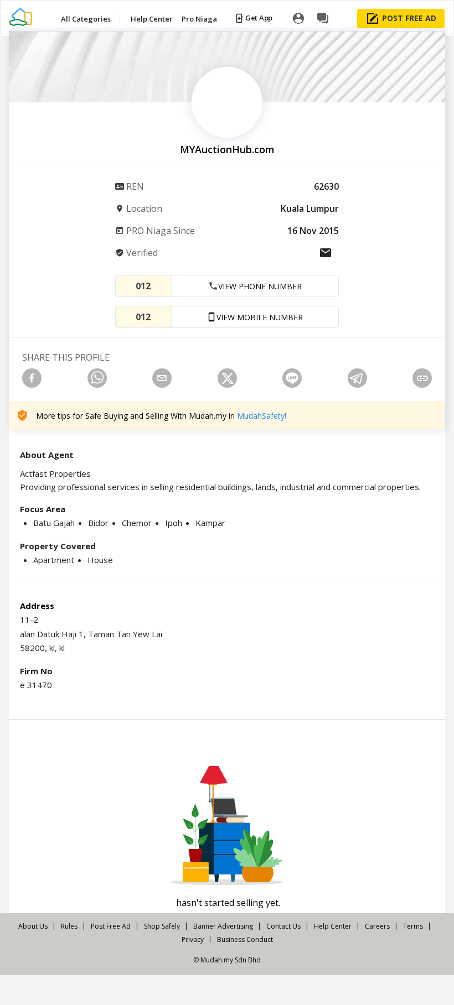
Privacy (193, 939)
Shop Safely (162, 926)
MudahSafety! (261, 415)
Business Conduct (245, 939)
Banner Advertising (223, 926)
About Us (33, 926)
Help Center (333, 926)
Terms (413, 926)
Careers (377, 926)
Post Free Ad (111, 926)
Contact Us (283, 926)
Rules (69, 926)
